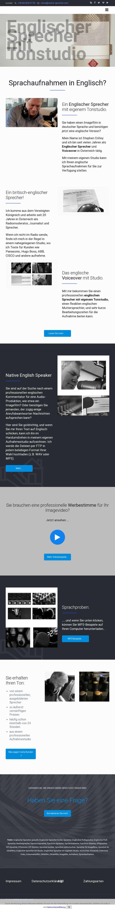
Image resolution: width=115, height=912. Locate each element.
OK (69, 907)
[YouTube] (107, 2)
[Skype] (91, 2)
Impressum (13, 881)
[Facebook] (94, 2)
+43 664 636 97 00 (26, 3)
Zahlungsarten (93, 881)
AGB (61, 881)
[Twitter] (99, 2)
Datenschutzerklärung (47, 881)
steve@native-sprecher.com (54, 3)
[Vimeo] (103, 2)
